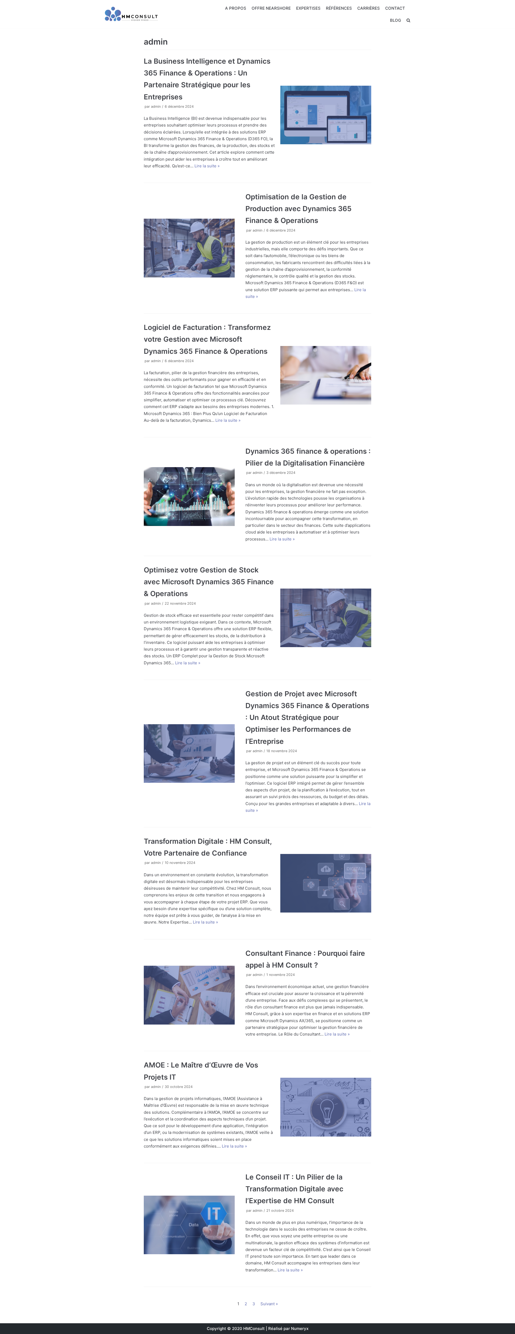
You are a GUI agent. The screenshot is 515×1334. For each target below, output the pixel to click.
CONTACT (395, 8)
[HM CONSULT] (131, 14)
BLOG (395, 20)
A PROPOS (235, 8)
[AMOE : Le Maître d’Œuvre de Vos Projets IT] (325, 1107)
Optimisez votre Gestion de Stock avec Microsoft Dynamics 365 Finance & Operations (209, 582)
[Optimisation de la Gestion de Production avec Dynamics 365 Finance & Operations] (189, 248)
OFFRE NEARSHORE (271, 8)
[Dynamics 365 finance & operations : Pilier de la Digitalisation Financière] (189, 496)
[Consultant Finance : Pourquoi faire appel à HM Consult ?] (189, 995)
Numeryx (299, 1328)
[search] (408, 20)
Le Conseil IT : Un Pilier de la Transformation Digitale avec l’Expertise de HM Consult (294, 1189)
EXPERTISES (308, 8)
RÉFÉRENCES (339, 8)
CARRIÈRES (368, 8)
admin (156, 106)
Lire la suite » (207, 165)
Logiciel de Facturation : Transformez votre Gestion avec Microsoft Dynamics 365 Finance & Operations (207, 339)
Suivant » (269, 1303)
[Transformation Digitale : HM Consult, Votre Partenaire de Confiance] (325, 883)
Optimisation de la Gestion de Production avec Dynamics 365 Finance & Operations (298, 209)
